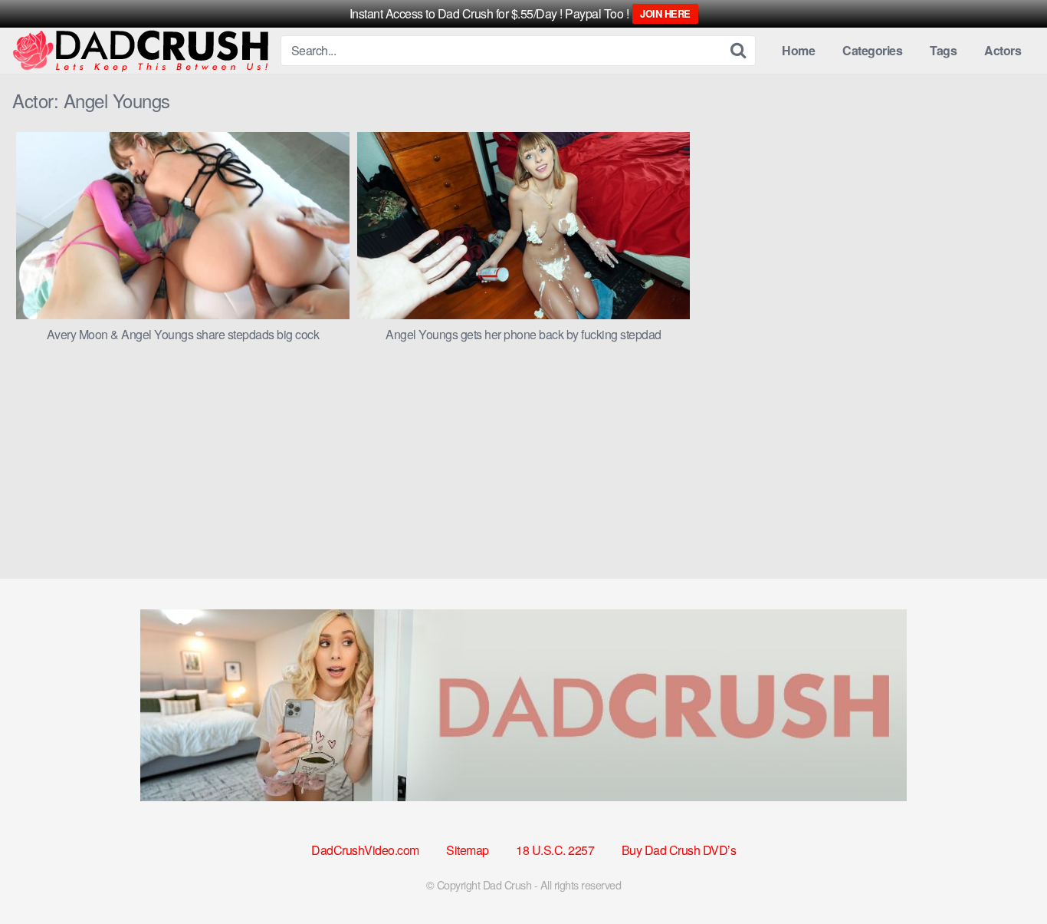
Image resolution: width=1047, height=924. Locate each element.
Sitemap (467, 850)
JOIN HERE (665, 13)
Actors (1002, 50)
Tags (943, 50)
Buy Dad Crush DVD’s (679, 850)
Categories (872, 50)
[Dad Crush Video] (140, 51)
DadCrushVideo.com (365, 850)
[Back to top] (1005, 874)
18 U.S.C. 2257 (555, 850)
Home (798, 50)
